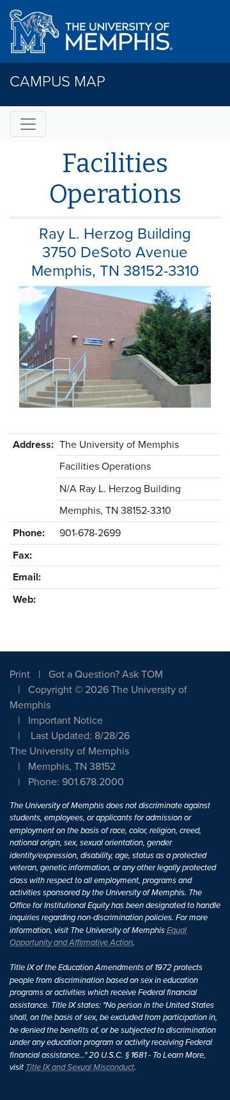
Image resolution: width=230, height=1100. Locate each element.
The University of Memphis (69, 751)
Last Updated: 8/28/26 (80, 735)
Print (20, 674)
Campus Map (57, 81)
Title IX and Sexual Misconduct (80, 1067)
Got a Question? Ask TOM (106, 674)
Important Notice (65, 720)
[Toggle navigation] (28, 124)
